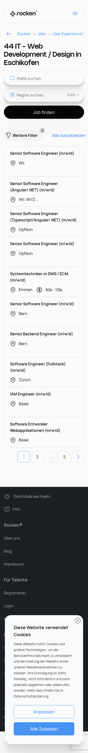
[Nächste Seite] (78, 456)
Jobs (42, 33)
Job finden (44, 112)
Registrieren (15, 593)
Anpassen (44, 712)
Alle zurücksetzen (69, 135)
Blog (8, 551)
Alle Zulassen (44, 729)
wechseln (31, 496)
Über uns (12, 538)
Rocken (24, 33)
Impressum (14, 564)
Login (9, 606)
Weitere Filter (27, 134)
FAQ (16, 509)
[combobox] (70, 94)
